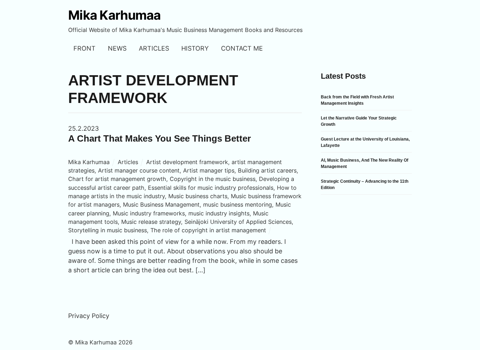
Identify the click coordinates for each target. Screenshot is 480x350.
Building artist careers (267, 170)
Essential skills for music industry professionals (210, 187)
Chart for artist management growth (117, 178)
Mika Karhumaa (89, 162)
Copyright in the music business (212, 178)
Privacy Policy (88, 315)
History (195, 48)
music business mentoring (237, 204)
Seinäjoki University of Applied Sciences (238, 221)
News (117, 48)
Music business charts (197, 196)
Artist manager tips (208, 170)
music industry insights (218, 213)
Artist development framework (187, 162)
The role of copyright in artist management (208, 230)
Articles (154, 48)
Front (84, 48)
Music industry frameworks (149, 213)
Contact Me (242, 48)
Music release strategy (151, 221)
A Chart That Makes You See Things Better (159, 138)
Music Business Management (161, 204)
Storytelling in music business (107, 230)
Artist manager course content (139, 170)
